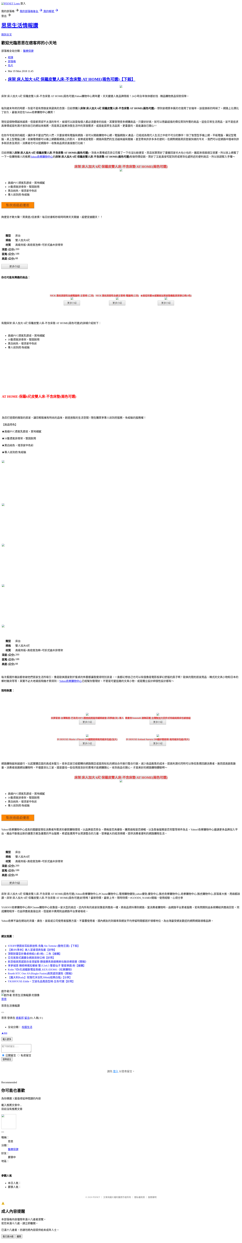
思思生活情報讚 (19, 25)
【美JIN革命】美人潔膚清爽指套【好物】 (32, 949)
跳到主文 (6, 34)
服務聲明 (152, 1197)
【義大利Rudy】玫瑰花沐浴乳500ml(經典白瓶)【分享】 (40, 977)
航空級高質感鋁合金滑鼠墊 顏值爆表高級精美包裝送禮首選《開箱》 (48, 961)
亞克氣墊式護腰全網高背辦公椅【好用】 (31, 957)
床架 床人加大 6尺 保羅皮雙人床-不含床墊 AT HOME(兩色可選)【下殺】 (71, 79)
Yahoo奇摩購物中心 (41, 156)
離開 (19, 1236)
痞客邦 (20, 1018)
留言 (27, 1018)
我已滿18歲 (8, 1236)
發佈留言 (7, 1059)
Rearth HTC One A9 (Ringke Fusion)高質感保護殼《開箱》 (41, 973)
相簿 (10, 57)
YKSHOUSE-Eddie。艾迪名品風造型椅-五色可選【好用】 (41, 981)
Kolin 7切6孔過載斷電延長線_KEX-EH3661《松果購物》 (40, 969)
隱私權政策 (139, 1197)
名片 (10, 65)
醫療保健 (28, 51)
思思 (4, 999)
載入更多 (7, 1039)
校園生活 (27, 1027)
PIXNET (96, 1197)
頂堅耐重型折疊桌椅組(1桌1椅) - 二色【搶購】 (35, 953)
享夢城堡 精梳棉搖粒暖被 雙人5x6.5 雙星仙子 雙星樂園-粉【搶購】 (47, 965)
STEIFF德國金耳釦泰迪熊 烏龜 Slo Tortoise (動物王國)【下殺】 (44, 945)
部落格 (12, 61)
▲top (4, 1032)
